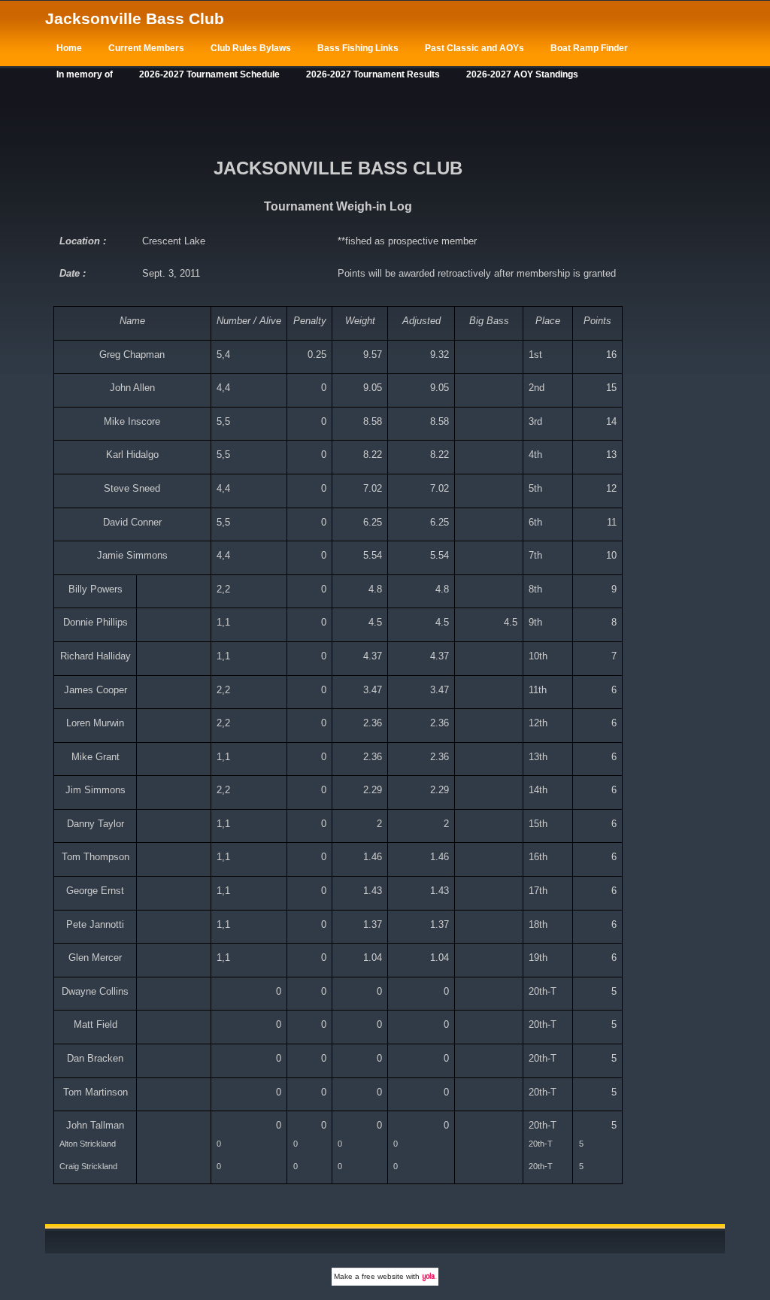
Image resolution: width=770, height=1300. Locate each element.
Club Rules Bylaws (251, 48)
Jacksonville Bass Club (134, 18)
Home (69, 48)
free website (383, 1276)
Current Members (146, 48)
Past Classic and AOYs (474, 48)
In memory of (84, 74)
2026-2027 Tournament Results (373, 74)
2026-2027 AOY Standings (522, 74)
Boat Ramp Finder (589, 48)
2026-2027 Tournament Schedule (209, 74)
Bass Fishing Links (358, 48)
